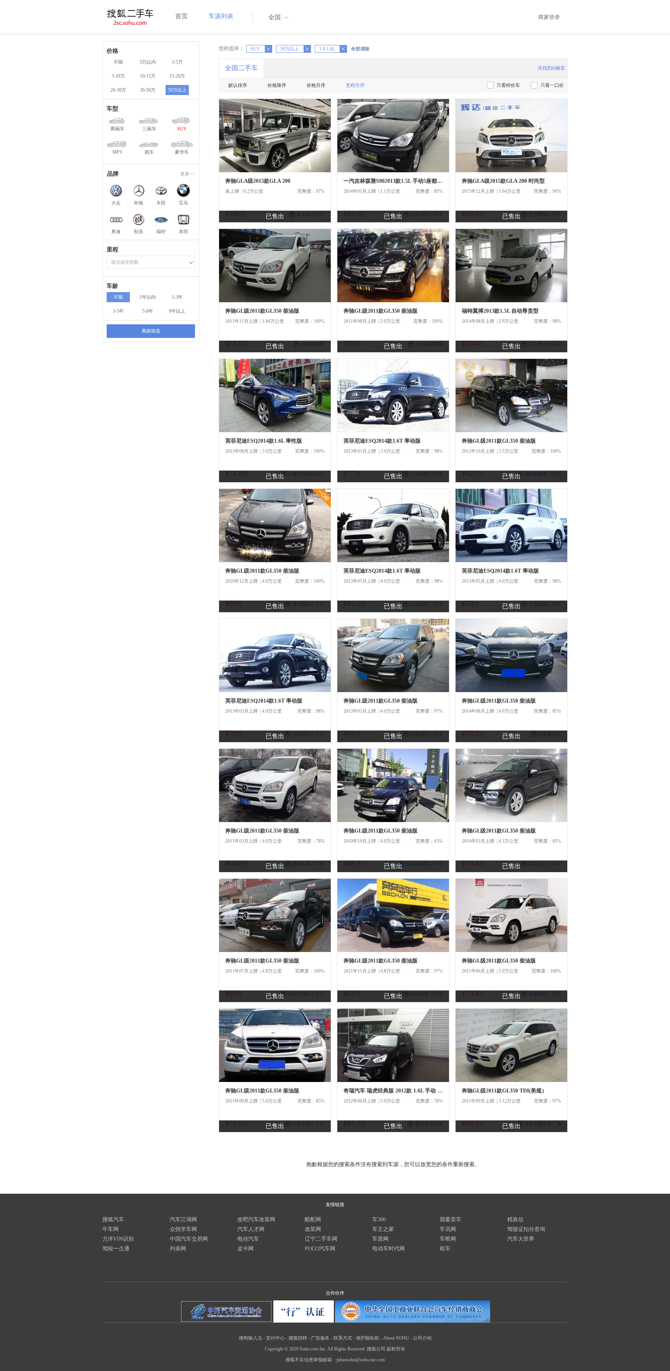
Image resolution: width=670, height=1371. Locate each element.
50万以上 (177, 90)
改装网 (313, 1229)
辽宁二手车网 (321, 1239)
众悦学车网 (183, 1229)
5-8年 (147, 311)
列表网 (178, 1249)
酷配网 (313, 1219)
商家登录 (549, 17)
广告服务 (320, 1338)
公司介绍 (422, 1338)
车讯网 (448, 1229)
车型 (112, 109)
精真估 (515, 1219)
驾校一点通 (116, 1249)
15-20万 (177, 76)
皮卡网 (245, 1249)
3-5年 (118, 311)
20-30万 (118, 90)
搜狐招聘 (297, 1338)
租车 (445, 1249)
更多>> (187, 174)
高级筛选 (151, 331)
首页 (181, 16)
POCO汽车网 (320, 1249)
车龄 (112, 286)
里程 (112, 249)
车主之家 (383, 1229)
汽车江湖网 (183, 1219)
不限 (118, 62)
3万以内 (148, 62)
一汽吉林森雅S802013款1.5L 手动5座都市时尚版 (393, 181)
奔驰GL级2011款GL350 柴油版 (262, 311)
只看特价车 (508, 85)
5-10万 (118, 76)
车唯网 (448, 1239)
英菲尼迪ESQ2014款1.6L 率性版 (263, 441)
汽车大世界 (520, 1239)
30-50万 (147, 90)
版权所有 (396, 1349)
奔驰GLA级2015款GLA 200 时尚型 (503, 181)
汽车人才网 (250, 1229)
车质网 (380, 1239)
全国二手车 (241, 68)
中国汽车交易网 (189, 1239)
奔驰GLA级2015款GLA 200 (257, 181)
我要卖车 (450, 1219)
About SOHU (396, 1338)
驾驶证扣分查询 (526, 1229)
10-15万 (147, 76)
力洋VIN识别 (118, 1239)
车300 (379, 1219)
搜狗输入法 (250, 1338)
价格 (112, 51)
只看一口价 (552, 85)
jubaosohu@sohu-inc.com (361, 1359)
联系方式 (342, 1338)
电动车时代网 (388, 1249)
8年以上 (177, 311)
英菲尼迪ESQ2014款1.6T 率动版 (382, 441)
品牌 (113, 174)
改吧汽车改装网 (256, 1219)
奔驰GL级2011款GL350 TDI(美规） (504, 1091)
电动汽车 (248, 1239)
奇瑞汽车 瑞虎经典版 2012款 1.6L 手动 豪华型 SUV (393, 1091)
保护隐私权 (367, 1338)
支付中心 (275, 1338)
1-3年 (177, 297)
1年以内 (148, 297)
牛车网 (110, 1229)
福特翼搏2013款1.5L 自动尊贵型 (500, 311)
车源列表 (221, 16)
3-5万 (177, 62)
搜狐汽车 (113, 1219)
